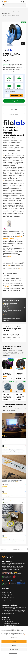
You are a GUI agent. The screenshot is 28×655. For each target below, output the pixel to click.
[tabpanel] (14, 206)
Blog (3, 590)
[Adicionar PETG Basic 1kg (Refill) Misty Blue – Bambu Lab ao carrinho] (24, 390)
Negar (14, 645)
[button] (14, 34)
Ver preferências (14, 649)
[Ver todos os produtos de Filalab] (8, 50)
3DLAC (9, 265)
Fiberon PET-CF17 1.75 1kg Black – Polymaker (20, 373)
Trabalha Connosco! (6, 600)
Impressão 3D (8, 11)
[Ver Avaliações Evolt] (14, 479)
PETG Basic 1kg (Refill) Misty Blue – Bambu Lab (20, 396)
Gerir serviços (14, 637)
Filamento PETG (5, 13)
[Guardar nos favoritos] (2, 18)
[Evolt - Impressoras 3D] (7, 2)
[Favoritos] (21, 2)
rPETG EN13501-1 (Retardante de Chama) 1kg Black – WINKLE (7, 374)
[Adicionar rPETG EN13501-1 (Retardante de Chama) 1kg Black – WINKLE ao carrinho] (11, 368)
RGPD (3, 599)
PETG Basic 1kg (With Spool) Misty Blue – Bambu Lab (7, 396)
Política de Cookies (13, 653)
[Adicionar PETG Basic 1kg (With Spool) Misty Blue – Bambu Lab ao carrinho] (11, 390)
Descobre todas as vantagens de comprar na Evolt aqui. (11, 319)
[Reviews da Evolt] (12, 573)
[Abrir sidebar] (2, 2)
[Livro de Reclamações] (16, 576)
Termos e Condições (6, 592)
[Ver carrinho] (23, 2)
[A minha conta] (25, 2)
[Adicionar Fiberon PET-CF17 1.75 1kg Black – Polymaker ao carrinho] (24, 368)
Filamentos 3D (16, 11)
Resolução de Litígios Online (8, 597)
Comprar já (15, 101)
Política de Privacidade (7, 594)
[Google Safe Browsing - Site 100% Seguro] (6, 576)
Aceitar (14, 641)
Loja (2, 11)
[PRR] (13, 583)
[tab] (14, 109)
